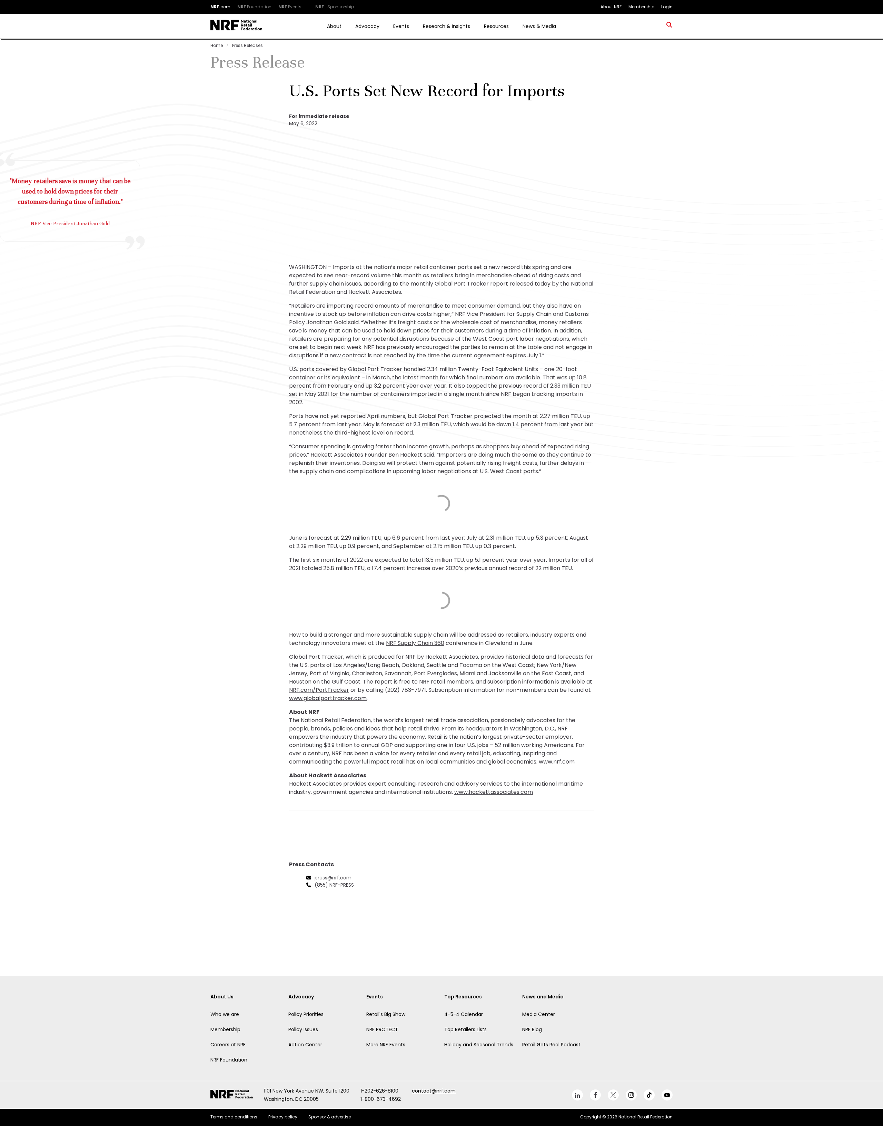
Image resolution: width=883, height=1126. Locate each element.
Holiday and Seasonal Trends (478, 1044)
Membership (225, 1029)
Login (667, 7)
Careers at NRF (228, 1044)
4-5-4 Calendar (463, 1014)
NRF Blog (532, 1029)
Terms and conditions (233, 1117)
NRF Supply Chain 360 (415, 643)
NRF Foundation (228, 1059)
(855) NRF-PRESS (334, 884)
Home (216, 45)
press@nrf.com (333, 877)
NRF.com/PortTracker (319, 690)
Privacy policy (282, 1117)
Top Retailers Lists (465, 1029)
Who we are (224, 1014)
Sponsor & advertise (329, 1117)
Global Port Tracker (462, 284)
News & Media (539, 26)
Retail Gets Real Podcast (551, 1044)
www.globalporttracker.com (328, 698)
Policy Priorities (306, 1014)
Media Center (538, 1014)
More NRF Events (385, 1044)
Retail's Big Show (385, 1014)
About (334, 26)
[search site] (669, 26)
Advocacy (367, 26)
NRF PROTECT (382, 1029)
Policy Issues (303, 1029)
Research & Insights (446, 26)
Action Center (305, 1044)
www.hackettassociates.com (493, 792)
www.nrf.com (557, 762)
